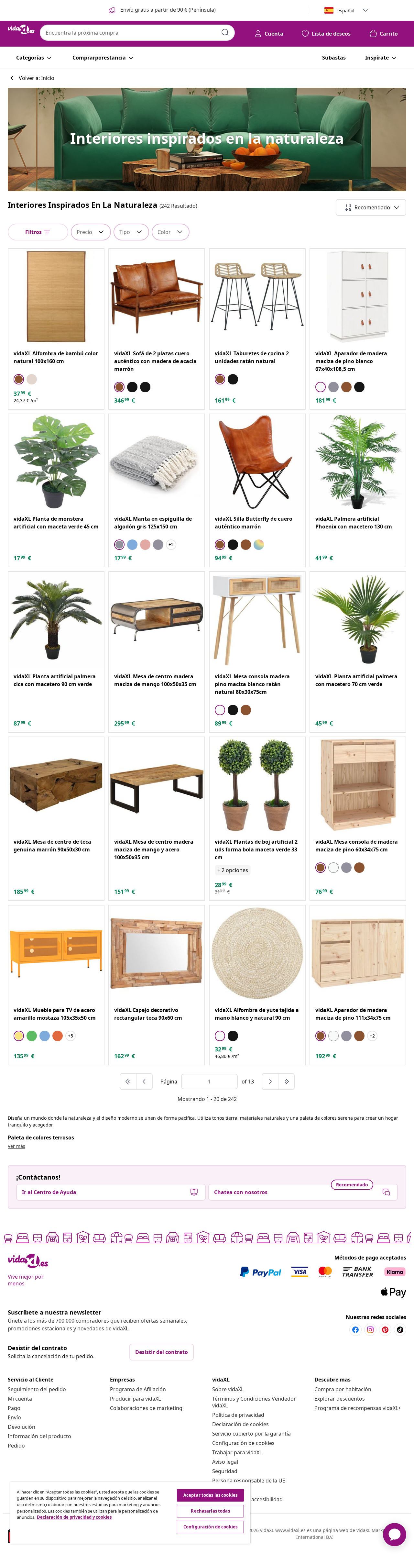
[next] (270, 1081)
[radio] (19, 379)
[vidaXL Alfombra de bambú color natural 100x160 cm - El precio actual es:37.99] (56, 296)
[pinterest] (385, 1329)
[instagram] (370, 1329)
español (345, 10)
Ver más (16, 1146)
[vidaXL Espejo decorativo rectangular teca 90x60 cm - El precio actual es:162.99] (156, 953)
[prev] (144, 1081)
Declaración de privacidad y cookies (74, 1517)
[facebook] (355, 1329)
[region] (130, 1513)
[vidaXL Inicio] (21, 29)
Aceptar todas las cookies (210, 1495)
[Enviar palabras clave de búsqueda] (225, 32)
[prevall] (128, 1081)
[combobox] (137, 33)
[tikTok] (400, 1329)
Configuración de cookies (243, 1443)
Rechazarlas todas (210, 1511)
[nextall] (286, 1081)
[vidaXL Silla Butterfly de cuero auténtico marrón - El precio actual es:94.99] (257, 462)
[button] (161, 10)
